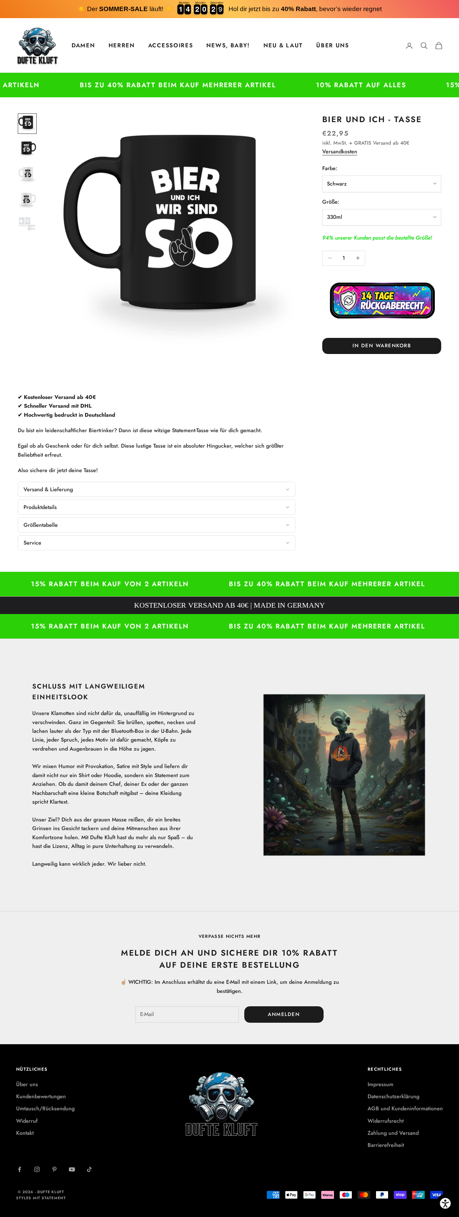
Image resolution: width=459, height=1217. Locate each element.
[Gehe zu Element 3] (27, 175)
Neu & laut (283, 45)
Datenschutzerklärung (393, 1096)
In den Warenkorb (381, 345)
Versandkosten (339, 151)
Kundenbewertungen (41, 1096)
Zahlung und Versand (393, 1133)
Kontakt (25, 1133)
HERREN (122, 45)
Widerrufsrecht (386, 1121)
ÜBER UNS (332, 45)
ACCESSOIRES (170, 45)
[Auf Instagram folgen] (37, 1169)
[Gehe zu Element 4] (27, 201)
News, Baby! (228, 45)
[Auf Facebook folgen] (19, 1169)
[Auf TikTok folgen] (89, 1169)
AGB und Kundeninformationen (405, 1108)
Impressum (380, 1084)
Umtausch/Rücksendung (45, 1108)
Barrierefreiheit (386, 1145)
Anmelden (284, 1014)
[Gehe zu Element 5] (27, 225)
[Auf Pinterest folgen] (54, 1169)
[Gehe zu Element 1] (27, 123)
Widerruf (27, 1121)
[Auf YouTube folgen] (72, 1169)
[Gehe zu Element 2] (27, 149)
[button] (156, 489)
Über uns (27, 1084)
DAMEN (83, 45)
